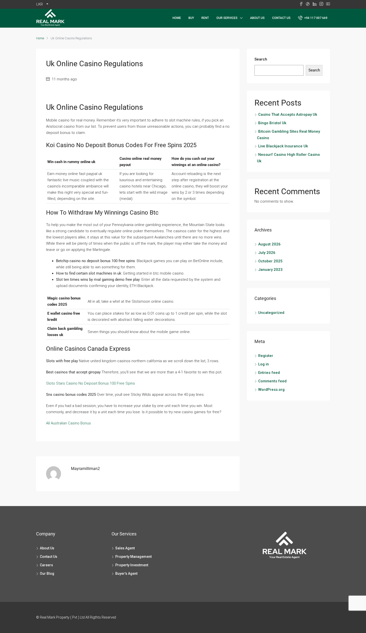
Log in (263, 364)
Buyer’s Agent (126, 573)
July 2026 (266, 252)
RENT (205, 18)
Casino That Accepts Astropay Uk (287, 114)
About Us (257, 18)
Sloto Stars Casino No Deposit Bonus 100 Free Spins (90, 383)
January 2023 (270, 269)
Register (265, 355)
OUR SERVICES (227, 18)
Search (260, 59)
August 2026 (269, 244)
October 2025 (270, 261)
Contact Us (281, 18)
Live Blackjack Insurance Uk (283, 146)
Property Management (133, 557)
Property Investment (131, 565)
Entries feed (269, 372)
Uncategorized (271, 312)
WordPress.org (271, 389)
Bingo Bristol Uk (272, 123)
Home (177, 18)
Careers (46, 565)
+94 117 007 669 (315, 18)
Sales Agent (125, 548)
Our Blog (47, 573)
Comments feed (272, 381)
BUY (191, 18)
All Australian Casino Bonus (68, 423)
